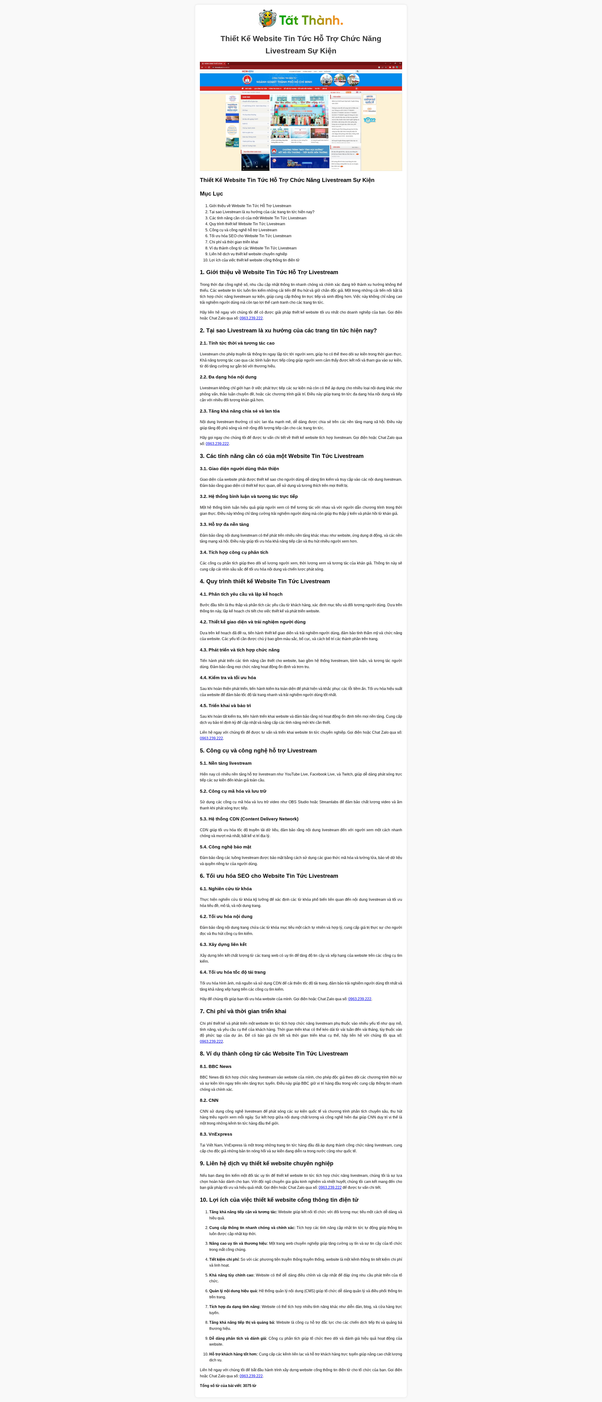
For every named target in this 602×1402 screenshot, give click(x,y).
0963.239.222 (251, 318)
